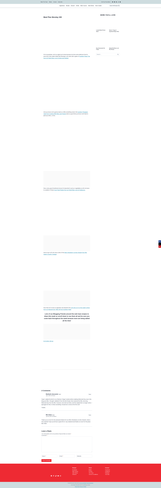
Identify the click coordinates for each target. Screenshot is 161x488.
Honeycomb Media (83, 483)
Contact (55, 2)
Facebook (107, 469)
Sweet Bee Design (90, 483)
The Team (91, 473)
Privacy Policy (77, 486)
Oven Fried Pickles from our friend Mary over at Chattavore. (70, 190)
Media (50, 2)
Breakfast (74, 469)
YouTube (107, 474)
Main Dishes (75, 471)
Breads (68, 5)
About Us (82, 486)
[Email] (120, 2)
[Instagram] (114, 2)
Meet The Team (44, 2)
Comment (44, 435)
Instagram (107, 471)
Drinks (77, 5)
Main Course (83, 5)
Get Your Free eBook (105, 1)
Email (61, 456)
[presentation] (101, 23)
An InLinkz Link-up (48, 341)
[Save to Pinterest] (159, 246)
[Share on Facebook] (159, 241)
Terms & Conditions (93, 474)
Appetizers (62, 5)
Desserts (74, 474)
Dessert (73, 5)
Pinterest (107, 473)
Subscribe (60, 2)
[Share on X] (159, 244)
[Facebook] (112, 2)
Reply (90, 394)
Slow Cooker (98, 5)
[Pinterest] (116, 2)
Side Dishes (91, 5)
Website (79, 456)
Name (44, 456)
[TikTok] (118, 2)
